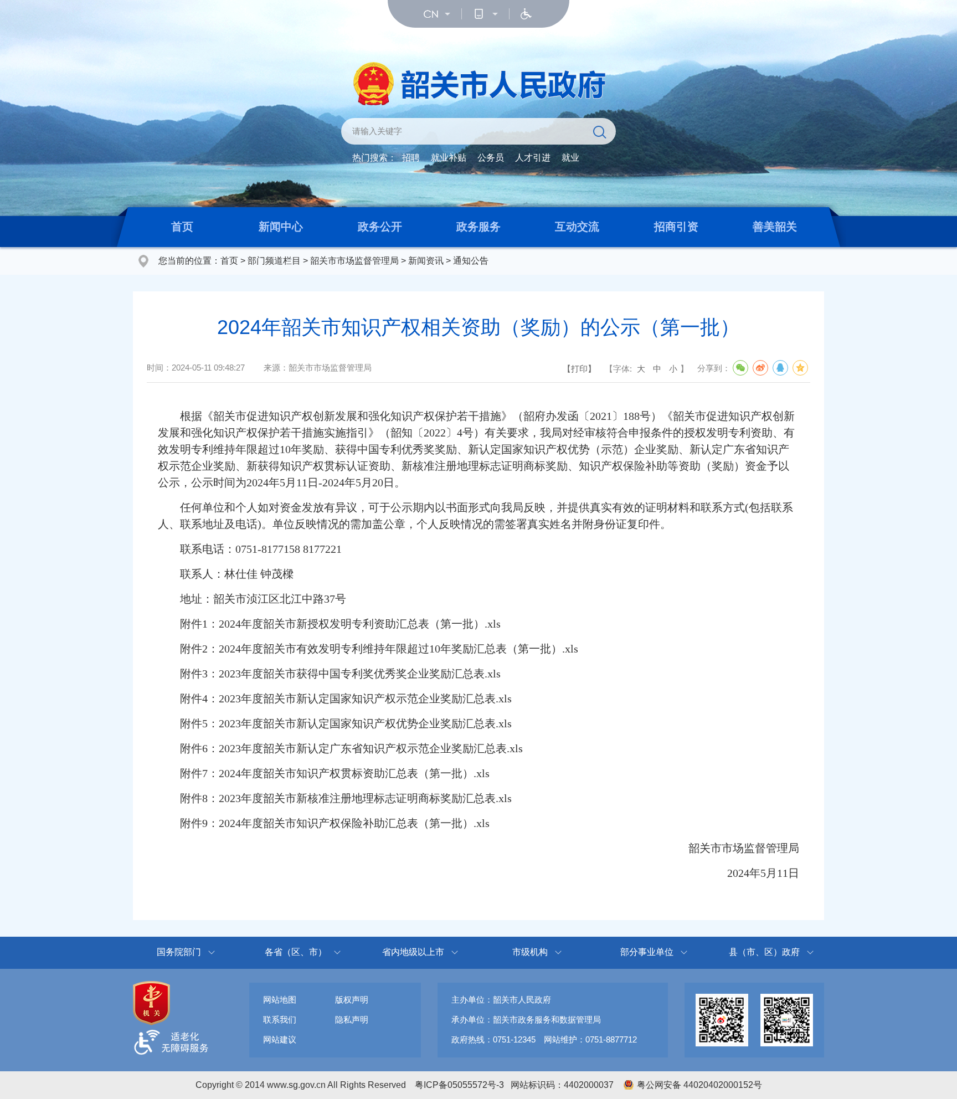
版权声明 (351, 999)
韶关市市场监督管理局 (354, 260)
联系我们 (279, 1019)
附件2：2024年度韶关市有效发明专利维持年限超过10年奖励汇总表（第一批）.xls (368, 649)
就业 (570, 157)
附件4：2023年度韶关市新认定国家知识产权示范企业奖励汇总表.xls (335, 698)
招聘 (411, 157)
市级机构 (530, 952)
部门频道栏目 (274, 260)
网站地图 (279, 999)
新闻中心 (281, 226)
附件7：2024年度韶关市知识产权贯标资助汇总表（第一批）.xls (324, 773)
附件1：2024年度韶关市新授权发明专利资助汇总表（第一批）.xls (329, 624)
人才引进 (532, 157)
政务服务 (478, 226)
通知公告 (470, 260)
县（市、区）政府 (764, 952)
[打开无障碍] (526, 14)
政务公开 (380, 226)
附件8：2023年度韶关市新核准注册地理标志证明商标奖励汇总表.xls (335, 798)
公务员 (490, 157)
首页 (182, 226)
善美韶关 (775, 226)
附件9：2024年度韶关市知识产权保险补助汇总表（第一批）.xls (324, 823)
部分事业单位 (646, 952)
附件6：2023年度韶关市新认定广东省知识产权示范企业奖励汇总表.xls (340, 748)
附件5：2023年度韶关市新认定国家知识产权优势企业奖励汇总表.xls (335, 723)
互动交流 (577, 226)
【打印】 (579, 368)
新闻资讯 (426, 260)
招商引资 (676, 226)
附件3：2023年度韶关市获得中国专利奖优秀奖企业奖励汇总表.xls (329, 673)
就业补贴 (448, 157)
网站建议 (279, 1039)
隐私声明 (351, 1019)
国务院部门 (179, 952)
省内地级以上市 (413, 952)
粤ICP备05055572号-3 (459, 1085)
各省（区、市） (296, 952)
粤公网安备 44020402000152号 (699, 1085)
